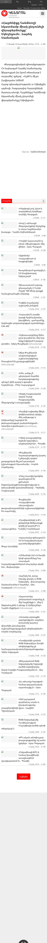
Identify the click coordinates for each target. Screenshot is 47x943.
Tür (41, 1)
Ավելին (23, 776)
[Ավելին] (44, 201)
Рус (17, 1)
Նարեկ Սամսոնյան (38, 151)
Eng (29, 1)
